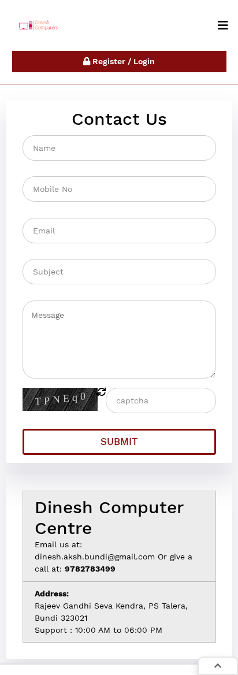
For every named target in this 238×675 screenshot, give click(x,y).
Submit (119, 441)
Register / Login (122, 61)
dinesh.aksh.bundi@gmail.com (95, 556)
